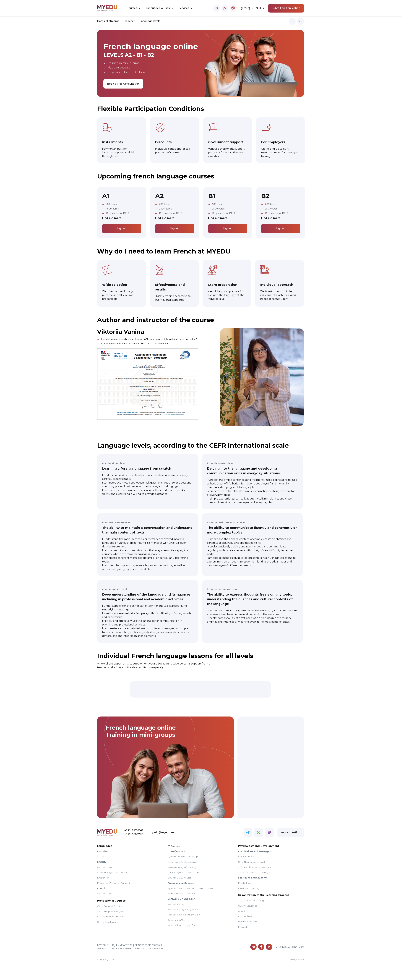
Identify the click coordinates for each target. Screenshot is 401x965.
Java (181, 888)
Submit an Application (286, 8)
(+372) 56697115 (133, 834)
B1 (110, 856)
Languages (104, 846)
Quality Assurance (247, 905)
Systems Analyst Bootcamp (183, 856)
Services (184, 8)
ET (292, 21)
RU (300, 21)
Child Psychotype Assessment (254, 867)
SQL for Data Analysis (179, 877)
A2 (104, 856)
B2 (116, 856)
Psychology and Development (258, 846)
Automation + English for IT (183, 925)
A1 (98, 856)
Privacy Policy (296, 959)
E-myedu (243, 927)
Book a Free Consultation (123, 83)
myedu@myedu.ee (162, 832)
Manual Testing (176, 904)
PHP (210, 888)
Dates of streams (108, 21)
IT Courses (130, 8)
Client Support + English (110, 911)
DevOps (190, 893)
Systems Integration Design (183, 867)
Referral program (247, 921)
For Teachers (245, 916)
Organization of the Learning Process (263, 895)
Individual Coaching (248, 888)
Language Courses (158, 8)
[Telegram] (253, 947)
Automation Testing (178, 920)
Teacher (129, 21)
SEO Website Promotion (110, 916)
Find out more (111, 218)
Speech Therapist (247, 856)
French (101, 888)
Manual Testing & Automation (184, 914)
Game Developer (106, 922)
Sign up (121, 228)
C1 (122, 856)
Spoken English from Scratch (113, 872)
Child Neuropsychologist (251, 861)
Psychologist (245, 883)
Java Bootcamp (195, 888)
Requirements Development (183, 861)
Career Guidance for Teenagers (255, 872)
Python (172, 888)
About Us (243, 911)
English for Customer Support (113, 883)
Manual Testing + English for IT (184, 909)
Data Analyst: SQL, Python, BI (184, 872)
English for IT (104, 877)
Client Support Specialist (110, 906)
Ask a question (290, 832)
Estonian (102, 851)
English (101, 861)
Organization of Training (251, 900)
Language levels (150, 21)
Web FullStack (175, 893)
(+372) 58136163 (252, 8)
